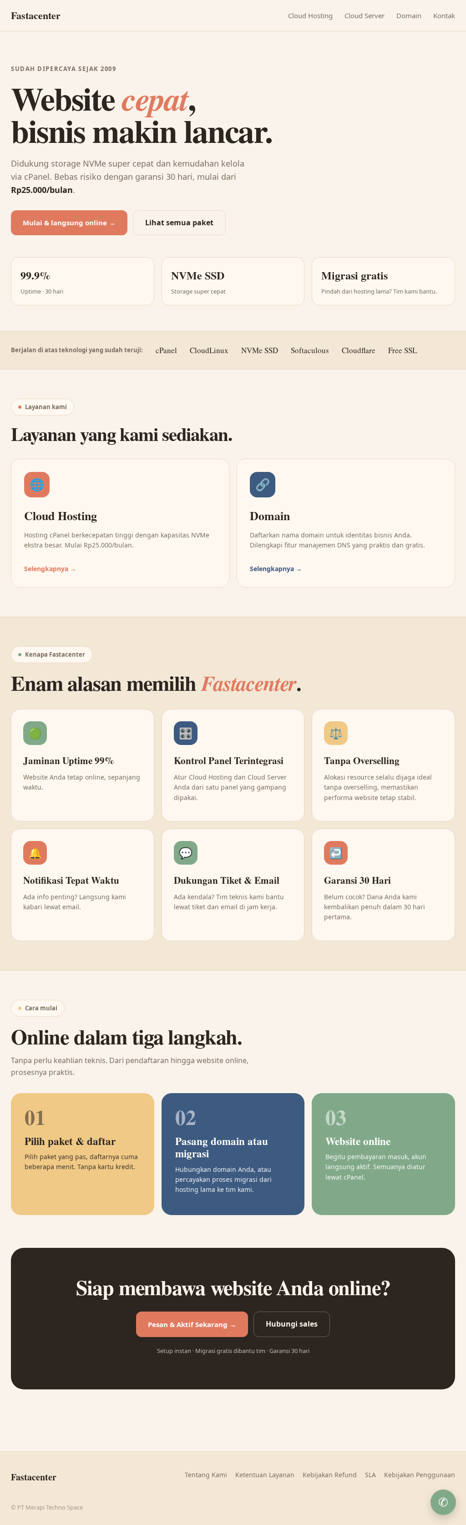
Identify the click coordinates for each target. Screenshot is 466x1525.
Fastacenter (36, 15)
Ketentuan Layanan (264, 1474)
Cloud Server (364, 15)
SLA (370, 1474)
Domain (408, 15)
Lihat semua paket (179, 223)
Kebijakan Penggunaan (419, 1474)
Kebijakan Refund (330, 1474)
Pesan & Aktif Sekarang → (192, 1324)
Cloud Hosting (310, 15)
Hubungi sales (292, 1324)
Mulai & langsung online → (69, 222)
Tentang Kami (206, 1474)
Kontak (444, 15)
